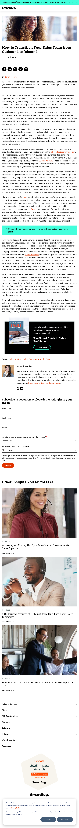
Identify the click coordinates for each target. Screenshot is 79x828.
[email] (26, 69)
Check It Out (42, 347)
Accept (48, 819)
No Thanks (64, 819)
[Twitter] (18, 388)
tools (25, 197)
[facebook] (4, 69)
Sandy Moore (11, 77)
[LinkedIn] (21, 388)
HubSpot (31, 209)
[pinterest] (20, 69)
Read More (68, 2)
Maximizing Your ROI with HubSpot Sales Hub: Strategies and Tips (38, 684)
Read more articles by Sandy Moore (44, 383)
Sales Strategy (15, 359)
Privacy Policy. (15, 808)
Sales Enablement (31, 359)
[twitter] (15, 69)
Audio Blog (45, 359)
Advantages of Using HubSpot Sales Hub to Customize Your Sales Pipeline (36, 547)
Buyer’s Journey (46, 161)
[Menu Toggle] (75, 8)
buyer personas (32, 255)
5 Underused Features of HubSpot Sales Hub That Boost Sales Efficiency (37, 615)
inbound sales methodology (63, 152)
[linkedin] (10, 69)
